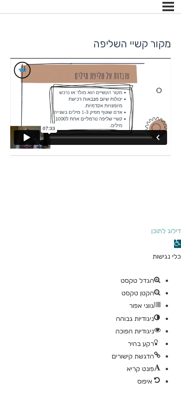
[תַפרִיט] (168, 6)
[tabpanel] (90, 103)
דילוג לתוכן (166, 231)
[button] (177, 244)
